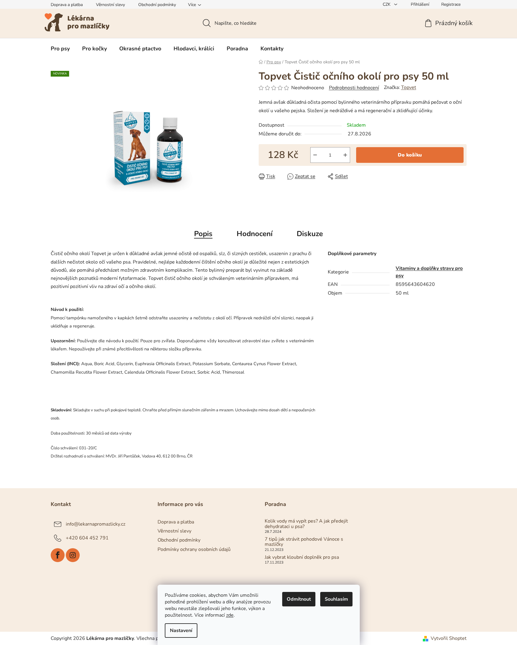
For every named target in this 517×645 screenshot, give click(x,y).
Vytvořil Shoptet (449, 638)
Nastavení (181, 630)
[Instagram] (73, 555)
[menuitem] (60, 48)
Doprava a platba (67, 5)
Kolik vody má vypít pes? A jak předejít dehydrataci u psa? (306, 524)
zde (230, 615)
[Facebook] (58, 555)
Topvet (408, 87)
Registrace (451, 4)
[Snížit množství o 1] (315, 155)
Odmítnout (299, 599)
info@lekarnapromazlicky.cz (95, 524)
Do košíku (410, 155)
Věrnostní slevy (110, 5)
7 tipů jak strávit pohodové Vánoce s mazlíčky (304, 542)
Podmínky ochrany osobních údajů (194, 549)
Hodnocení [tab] (255, 234)
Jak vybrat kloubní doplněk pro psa (302, 557)
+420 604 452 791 (87, 538)
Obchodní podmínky (157, 5)
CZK (387, 4)
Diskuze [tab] (310, 234)
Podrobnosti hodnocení (354, 87)
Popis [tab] (203, 234)
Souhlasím (336, 599)
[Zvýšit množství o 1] (345, 155)
